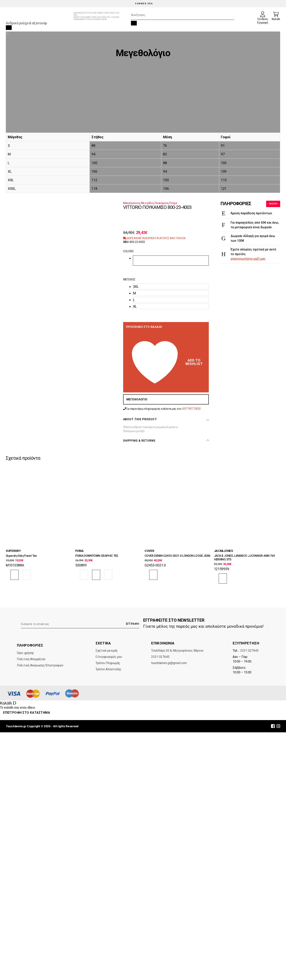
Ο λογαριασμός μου (109, 657)
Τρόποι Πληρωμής (108, 663)
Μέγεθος (129, 279)
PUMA (79, 551)
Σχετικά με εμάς (107, 650)
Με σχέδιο (147, 203)
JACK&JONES (223, 551)
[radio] (171, 261)
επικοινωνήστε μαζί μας (248, 259)
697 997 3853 (191, 408)
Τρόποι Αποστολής (108, 669)
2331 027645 (160, 657)
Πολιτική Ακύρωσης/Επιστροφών (40, 665)
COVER (149, 551)
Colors (128, 251)
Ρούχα (173, 203)
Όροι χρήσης (25, 653)
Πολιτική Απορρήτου (31, 659)
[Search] (134, 23)
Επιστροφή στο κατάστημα (26, 712)
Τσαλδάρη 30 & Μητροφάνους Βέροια (177, 650)
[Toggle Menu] (9, 27)
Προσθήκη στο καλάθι (144, 327)
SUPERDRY (13, 551)
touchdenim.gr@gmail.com (169, 663)
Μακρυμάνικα (131, 203)
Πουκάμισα (161, 203)
